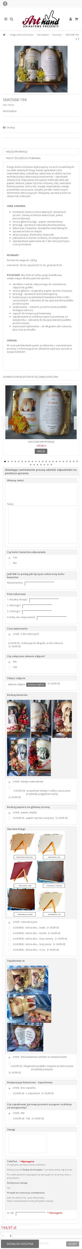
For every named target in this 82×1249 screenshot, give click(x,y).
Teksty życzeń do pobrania (23, 158)
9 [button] (32, 461)
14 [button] (49, 461)
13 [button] (46, 461)
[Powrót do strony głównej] (4, 34)
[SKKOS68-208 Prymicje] (41, 412)
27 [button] (44, 464)
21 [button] (73, 461)
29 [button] (51, 464)
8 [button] (29, 461)
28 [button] (48, 464)
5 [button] (18, 461)
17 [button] (60, 461)
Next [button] (77, 423)
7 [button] (25, 461)
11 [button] (39, 461)
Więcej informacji (16, 151)
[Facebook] (5, 3)
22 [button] (77, 461)
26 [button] (41, 464)
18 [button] (63, 461)
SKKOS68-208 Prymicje (41, 441)
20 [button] (70, 461)
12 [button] (42, 461)
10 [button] (36, 461)
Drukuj (10, 127)
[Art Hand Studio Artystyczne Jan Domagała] (41, 19)
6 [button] (22, 461)
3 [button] (12, 461)
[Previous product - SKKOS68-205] (76, 39)
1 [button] (5, 461)
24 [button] (34, 464)
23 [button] (30, 464)
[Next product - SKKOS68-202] (78, 39)
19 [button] (67, 461)
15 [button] (53, 461)
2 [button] (8, 461)
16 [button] (56, 461)
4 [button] (15, 461)
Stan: (5, 104)
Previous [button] (4, 423)
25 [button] (37, 464)
